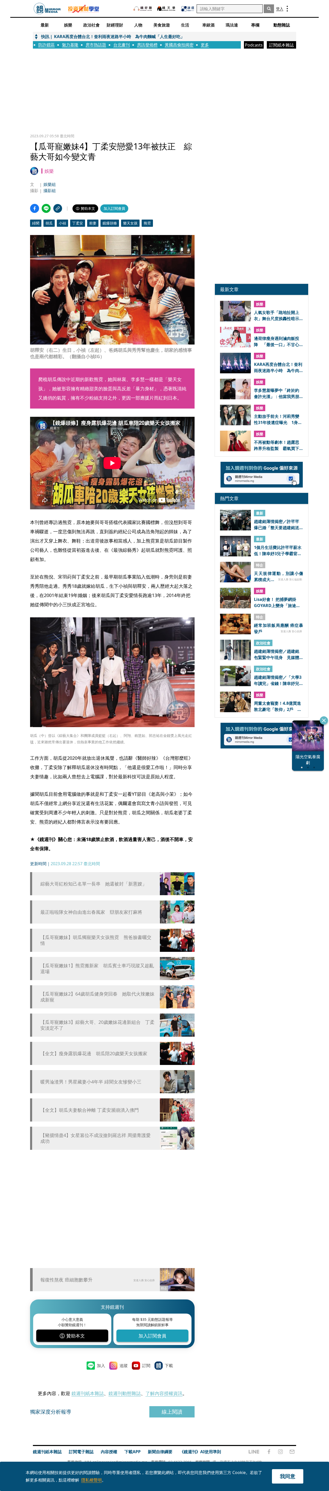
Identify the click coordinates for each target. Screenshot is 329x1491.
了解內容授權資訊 (163, 1393)
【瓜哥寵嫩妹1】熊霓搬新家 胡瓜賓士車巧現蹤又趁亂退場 (97, 968)
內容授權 (109, 1451)
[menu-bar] (287, 9)
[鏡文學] (166, 8)
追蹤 (124, 1365)
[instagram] (280, 1451)
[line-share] (46, 208)
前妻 (92, 223)
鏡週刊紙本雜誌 (87, 1393)
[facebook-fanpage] (268, 1451)
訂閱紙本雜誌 (281, 45)
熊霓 (147, 223)
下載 (169, 1365)
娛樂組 (49, 184)
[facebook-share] (34, 208)
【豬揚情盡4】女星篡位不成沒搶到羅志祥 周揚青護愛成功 (95, 1138)
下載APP (132, 1451)
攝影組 (49, 190)
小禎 (62, 223)
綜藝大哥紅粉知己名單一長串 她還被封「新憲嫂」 (93, 884)
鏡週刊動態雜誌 (124, 1393)
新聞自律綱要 (160, 1451)
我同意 (287, 1476)
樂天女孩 (130, 223)
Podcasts (254, 45)
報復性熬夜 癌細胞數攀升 (66, 1280)
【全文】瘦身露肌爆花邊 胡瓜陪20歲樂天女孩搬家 (93, 1053)
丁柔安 (77, 223)
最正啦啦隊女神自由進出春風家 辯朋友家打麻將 (91, 912)
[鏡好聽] (142, 8)
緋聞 (35, 223)
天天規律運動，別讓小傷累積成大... (278, 576)
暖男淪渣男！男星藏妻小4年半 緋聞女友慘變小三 (90, 1082)
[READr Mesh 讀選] (187, 8)
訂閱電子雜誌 (81, 1451)
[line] (254, 1451)
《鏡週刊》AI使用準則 (200, 1451)
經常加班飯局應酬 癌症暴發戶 (278, 628)
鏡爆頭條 (110, 223)
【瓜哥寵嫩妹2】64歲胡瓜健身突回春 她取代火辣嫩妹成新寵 (97, 997)
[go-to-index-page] (47, 8)
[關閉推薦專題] (324, 720)
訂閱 (146, 1365)
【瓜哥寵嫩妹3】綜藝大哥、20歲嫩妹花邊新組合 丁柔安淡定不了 (97, 1025)
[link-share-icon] (57, 208)
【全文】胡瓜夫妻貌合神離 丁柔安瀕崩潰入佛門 (89, 1110)
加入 (101, 1365)
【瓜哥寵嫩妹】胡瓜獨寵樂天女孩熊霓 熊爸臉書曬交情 (95, 940)
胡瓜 (49, 223)
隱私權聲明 (91, 1480)
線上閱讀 (172, 1411)
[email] (292, 1451)
